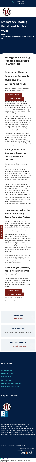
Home (3, 34)
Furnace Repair (6, 380)
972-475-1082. (20, 90)
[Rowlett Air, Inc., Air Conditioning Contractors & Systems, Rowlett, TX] (4, 416)
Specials (16, 301)
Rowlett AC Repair (7, 373)
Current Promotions (14, 98)
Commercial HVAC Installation (11, 383)
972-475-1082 (13, 282)
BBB (24, 297)
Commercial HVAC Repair (10, 386)
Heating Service (6, 376)
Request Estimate (13, 94)
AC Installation (6, 370)
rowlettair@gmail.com (18, 346)
